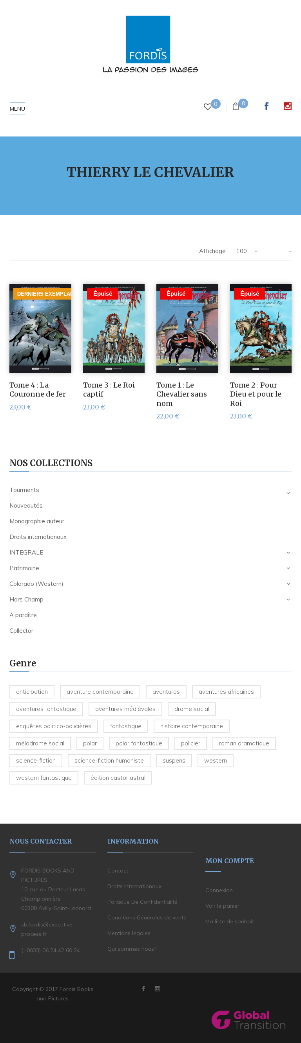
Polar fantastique (139, 743)
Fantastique (125, 726)
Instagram (288, 106)
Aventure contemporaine (100, 691)
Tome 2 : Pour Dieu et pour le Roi (255, 394)
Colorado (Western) (36, 583)
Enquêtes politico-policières (53, 726)
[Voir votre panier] (235, 107)
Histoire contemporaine (191, 726)
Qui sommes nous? (131, 948)
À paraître (23, 615)
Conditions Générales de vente (147, 917)
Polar (90, 743)
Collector (21, 630)
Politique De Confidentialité (142, 901)
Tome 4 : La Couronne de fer (37, 390)
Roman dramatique (244, 743)
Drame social (191, 709)
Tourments (24, 490)
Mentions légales (128, 933)
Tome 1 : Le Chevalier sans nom (181, 394)
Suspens (174, 760)
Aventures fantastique (46, 709)
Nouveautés (26, 505)
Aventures (166, 691)
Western (215, 760)
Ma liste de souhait (229, 921)
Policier (190, 743)
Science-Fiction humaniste (109, 760)
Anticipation (32, 691)
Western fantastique (44, 777)
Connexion (219, 890)
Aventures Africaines (226, 691)
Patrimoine (24, 568)
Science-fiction (36, 760)
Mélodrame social (40, 743)
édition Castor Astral (118, 777)
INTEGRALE (26, 552)
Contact (117, 870)
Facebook (266, 106)
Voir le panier (222, 905)
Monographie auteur (36, 521)
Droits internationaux (38, 536)
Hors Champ (26, 599)
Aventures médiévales (125, 709)
